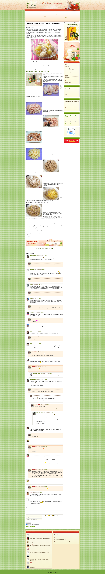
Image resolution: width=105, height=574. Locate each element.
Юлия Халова (32, 312)
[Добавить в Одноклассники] (45, 250)
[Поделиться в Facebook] (39, 250)
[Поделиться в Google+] (42, 250)
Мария (31, 343)
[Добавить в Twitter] (47, 250)
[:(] (48, 515)
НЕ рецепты (68, 80)
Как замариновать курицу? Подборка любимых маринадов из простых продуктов (72, 92)
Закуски (67, 64)
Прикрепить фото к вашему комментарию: (32, 521)
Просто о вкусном (31, 4)
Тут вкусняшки (74, 7)
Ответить (46, 255)
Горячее (67, 66)
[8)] (47, 515)
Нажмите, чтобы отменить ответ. (32, 508)
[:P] (51, 515)
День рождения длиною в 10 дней (72, 101)
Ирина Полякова (32, 269)
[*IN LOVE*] (56, 515)
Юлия (31, 331)
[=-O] (53, 515)
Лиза (30, 427)
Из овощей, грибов (71, 69)
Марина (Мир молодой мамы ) (38, 373)
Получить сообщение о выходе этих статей (71, 531)
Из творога (69, 72)
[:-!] (55, 515)
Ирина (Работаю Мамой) (34, 255)
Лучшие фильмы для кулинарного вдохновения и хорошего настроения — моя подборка (72, 108)
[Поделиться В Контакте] (50, 250)
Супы (67, 75)
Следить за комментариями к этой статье (33, 524)
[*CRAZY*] (58, 515)
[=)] (45, 515)
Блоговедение (69, 82)
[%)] (57, 515)
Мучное (69, 73)
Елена (31, 284)
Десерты (68, 77)
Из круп (69, 68)
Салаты (67, 79)
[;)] (49, 515)
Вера (31, 298)
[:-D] (52, 515)
